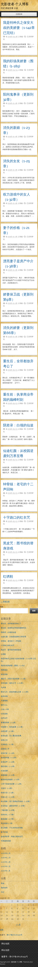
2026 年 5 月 (5, 853)
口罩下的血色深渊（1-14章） (12, 784)
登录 (1, 930)
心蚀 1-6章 (5, 709)
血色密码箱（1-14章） (9, 758)
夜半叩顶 (4, 832)
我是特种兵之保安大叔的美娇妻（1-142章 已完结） (19, 28)
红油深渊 (4, 771)
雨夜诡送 (4, 670)
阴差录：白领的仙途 (18, 425)
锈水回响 (4, 674)
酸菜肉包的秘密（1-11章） (11, 779)
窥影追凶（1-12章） (8, 766)
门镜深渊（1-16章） (8, 810)
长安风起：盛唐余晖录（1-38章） (13, 806)
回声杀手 (4, 718)
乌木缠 (3, 687)
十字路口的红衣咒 (16, 517)
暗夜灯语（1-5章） (8, 793)
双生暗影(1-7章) (7, 823)
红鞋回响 (4, 714)
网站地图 (5, 943)
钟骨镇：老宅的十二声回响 (11, 641)
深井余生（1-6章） (8, 815)
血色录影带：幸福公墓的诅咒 (12, 836)
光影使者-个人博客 (15, 4)
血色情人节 (5, 749)
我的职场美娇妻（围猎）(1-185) (13, 666)
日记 (2, 892)
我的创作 (4, 888)
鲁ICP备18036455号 (14, 935)
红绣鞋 (8, 576)
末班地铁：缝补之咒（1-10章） (12, 683)
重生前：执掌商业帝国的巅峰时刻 (13, 628)
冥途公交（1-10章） (8, 797)
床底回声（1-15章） (8, 762)
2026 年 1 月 (5, 871)
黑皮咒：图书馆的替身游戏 (11, 650)
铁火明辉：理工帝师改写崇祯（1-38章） (16, 801)
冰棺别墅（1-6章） (8, 731)
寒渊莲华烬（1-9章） (9, 723)
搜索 (1, 607)
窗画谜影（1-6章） (8, 819)
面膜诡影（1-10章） (8, 775)
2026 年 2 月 (5, 866)
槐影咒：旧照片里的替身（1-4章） (14, 679)
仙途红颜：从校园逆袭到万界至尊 (13, 637)
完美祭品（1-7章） (8, 744)
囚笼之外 (4, 740)
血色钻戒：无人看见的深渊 (11, 736)
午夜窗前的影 (6, 841)
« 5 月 (18, 925)
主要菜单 (19, 14)
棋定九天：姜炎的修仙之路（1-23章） (15, 692)
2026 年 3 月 (5, 862)
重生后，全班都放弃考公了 (11, 623)
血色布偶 (4, 696)
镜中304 (4, 705)
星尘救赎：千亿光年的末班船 (12, 828)
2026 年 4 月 (6, 858)
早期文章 (5, 602)
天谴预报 (4, 701)
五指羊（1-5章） (7, 788)
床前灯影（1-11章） (8, 753)
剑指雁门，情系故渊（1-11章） (12, 727)
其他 (2, 883)
